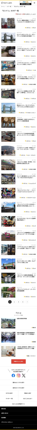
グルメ (34, 27)
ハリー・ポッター (31, 155)
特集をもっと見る (18, 361)
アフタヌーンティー (31, 112)
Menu (34, 2)
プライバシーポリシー (7, 422)
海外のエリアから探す (18, 388)
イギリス (28, 27)
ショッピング (32, 183)
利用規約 (3, 417)
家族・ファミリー (31, 356)
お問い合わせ (4, 413)
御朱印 (34, 327)
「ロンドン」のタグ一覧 (19, 6)
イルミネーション (31, 197)
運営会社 (3, 408)
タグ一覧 (9, 6)
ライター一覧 (9, 398)
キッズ (34, 226)
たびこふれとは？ (27, 398)
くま (35, 70)
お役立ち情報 (32, 84)
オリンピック (32, 240)
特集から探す (27, 393)
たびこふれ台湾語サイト (18, 404)
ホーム (2, 6)
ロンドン (33, 42)
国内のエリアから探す (18, 382)
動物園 (34, 341)
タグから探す (9, 393)
